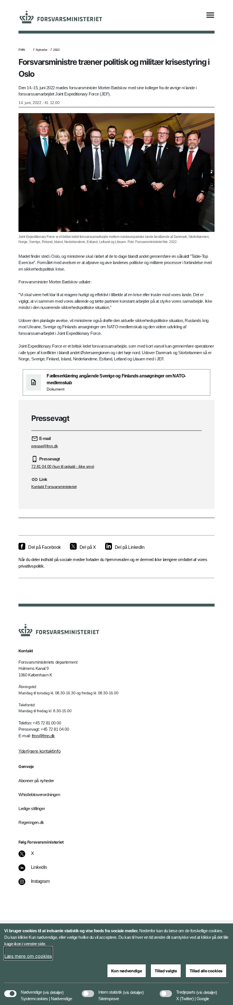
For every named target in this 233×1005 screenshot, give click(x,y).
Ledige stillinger (31, 808)
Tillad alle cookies (206, 970)
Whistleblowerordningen (39, 794)
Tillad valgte (166, 970)
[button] (53, 989)
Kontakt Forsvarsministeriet (54, 486)
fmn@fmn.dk (43, 735)
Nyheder (41, 49)
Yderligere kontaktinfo (39, 751)
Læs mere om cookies (28, 956)
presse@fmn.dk (44, 446)
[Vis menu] (210, 15)
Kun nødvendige (126, 970)
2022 (56, 49)
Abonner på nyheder (36, 780)
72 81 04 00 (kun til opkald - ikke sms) (62, 466)
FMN (21, 49)
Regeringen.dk (31, 822)
